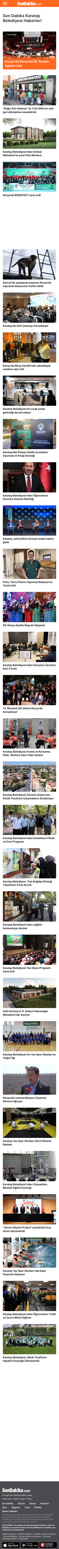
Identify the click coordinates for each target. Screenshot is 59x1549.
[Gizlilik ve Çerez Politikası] (45, 1534)
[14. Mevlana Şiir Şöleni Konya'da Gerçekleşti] (29, 691)
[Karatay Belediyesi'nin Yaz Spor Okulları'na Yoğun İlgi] (29, 1037)
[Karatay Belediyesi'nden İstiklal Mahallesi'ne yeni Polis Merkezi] (29, 134)
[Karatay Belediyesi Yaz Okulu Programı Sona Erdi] (29, 950)
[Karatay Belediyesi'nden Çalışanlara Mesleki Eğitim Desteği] (29, 1167)
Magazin (16, 1507)
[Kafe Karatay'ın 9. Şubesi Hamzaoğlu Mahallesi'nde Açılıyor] (29, 993)
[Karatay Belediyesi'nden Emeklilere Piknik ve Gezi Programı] (29, 820)
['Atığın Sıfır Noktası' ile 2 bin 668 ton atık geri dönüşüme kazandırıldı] (29, 91)
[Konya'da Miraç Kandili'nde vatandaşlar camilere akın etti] (29, 348)
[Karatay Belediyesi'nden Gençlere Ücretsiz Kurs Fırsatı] (29, 647)
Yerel (27, 1507)
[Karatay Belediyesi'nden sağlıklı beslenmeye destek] (29, 907)
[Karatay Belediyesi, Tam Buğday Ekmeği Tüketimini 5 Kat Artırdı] (29, 864)
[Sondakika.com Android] (29, 1545)
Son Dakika (7, 1503)
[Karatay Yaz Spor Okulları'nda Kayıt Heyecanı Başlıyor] (29, 1253)
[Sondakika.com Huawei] (48, 1545)
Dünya (32, 1503)
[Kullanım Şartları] (9, 1534)
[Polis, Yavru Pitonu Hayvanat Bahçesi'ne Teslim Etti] (29, 564)
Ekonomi (44, 1503)
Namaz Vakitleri (9, 1511)
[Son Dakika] (29, 3)
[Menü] (5, 3)
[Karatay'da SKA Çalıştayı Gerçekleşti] (29, 308)
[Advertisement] (29, 222)
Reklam (16, 1499)
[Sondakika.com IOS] (11, 1545)
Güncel (21, 1503)
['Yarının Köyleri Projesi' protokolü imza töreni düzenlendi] (29, 1210)
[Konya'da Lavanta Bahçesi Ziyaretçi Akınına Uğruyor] (29, 1080)
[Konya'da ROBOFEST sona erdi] (29, 177)
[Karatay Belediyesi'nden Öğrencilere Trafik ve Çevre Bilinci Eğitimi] (29, 1296)
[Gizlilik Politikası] (25, 1534)
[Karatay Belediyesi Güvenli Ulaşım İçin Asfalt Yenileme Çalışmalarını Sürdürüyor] (29, 777)
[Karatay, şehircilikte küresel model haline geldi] (29, 521)
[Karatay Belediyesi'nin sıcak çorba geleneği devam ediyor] (29, 391)
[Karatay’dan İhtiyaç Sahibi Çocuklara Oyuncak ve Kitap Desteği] (29, 435)
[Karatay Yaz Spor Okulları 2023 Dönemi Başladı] (29, 1123)
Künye (29, 1499)
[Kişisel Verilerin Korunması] (30, 1536)
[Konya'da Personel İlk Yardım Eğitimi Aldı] (29, 47)
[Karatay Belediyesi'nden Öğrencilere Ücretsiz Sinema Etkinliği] (29, 478)
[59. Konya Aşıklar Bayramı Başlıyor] (29, 608)
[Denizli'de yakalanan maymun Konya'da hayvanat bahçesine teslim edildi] (29, 265)
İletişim (23, 1499)
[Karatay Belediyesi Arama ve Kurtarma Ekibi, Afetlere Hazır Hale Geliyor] (29, 734)
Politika (38, 1507)
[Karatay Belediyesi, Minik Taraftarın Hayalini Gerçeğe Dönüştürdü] (29, 1340)
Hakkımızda (7, 1499)
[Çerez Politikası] (10, 1536)
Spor (4, 1507)
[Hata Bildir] (23, 1539)
